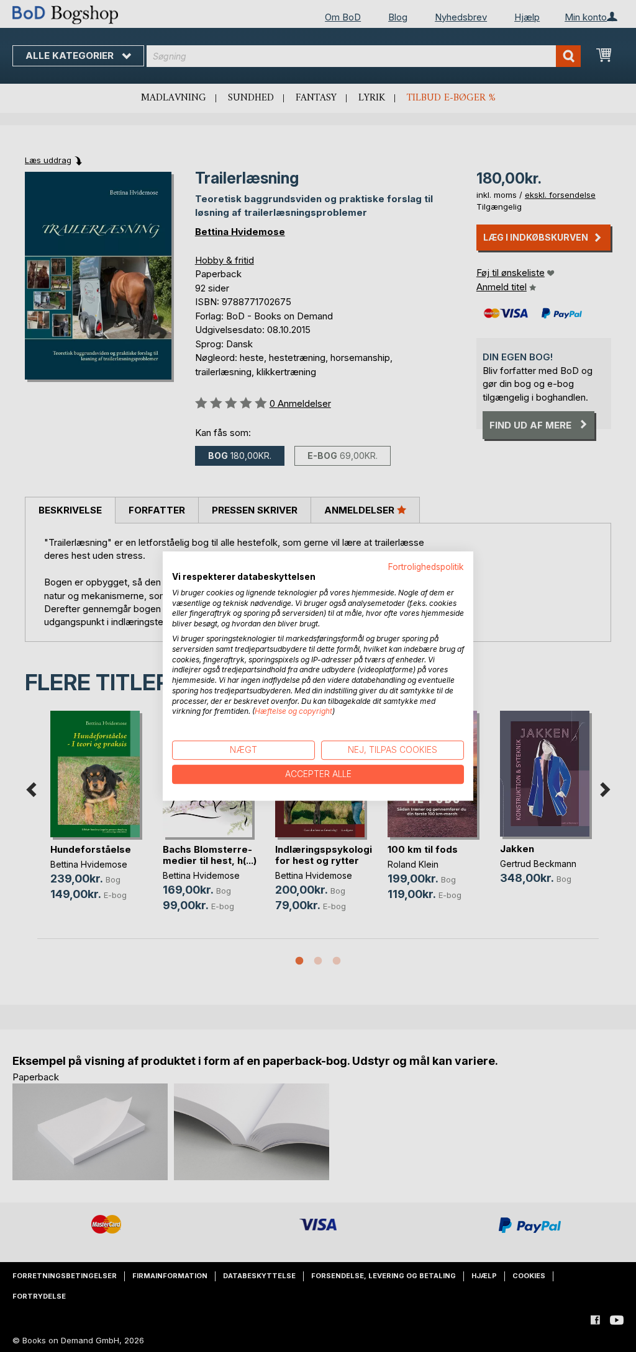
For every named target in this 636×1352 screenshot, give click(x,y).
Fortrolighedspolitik (426, 567)
